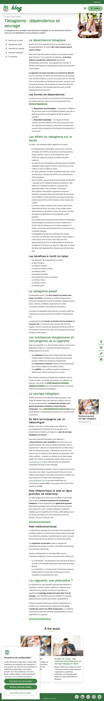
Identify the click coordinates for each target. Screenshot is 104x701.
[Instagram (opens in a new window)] (94, 697)
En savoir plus (83, 422)
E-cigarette (13, 56)
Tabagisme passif (15, 44)
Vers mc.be (97, 2)
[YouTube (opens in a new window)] (100, 697)
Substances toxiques (16, 48)
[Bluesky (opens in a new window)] (88, 697)
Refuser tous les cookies (20, 687)
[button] (101, 353)
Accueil (6, 16)
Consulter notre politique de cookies (18, 676)
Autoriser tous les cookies (20, 681)
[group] (68, 659)
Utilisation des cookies (49, 698)
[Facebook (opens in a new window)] (77, 697)
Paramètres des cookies (20, 693)
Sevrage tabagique (16, 52)
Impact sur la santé (16, 40)
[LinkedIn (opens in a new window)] (82, 697)
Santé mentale (16, 16)
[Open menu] (85, 8)
